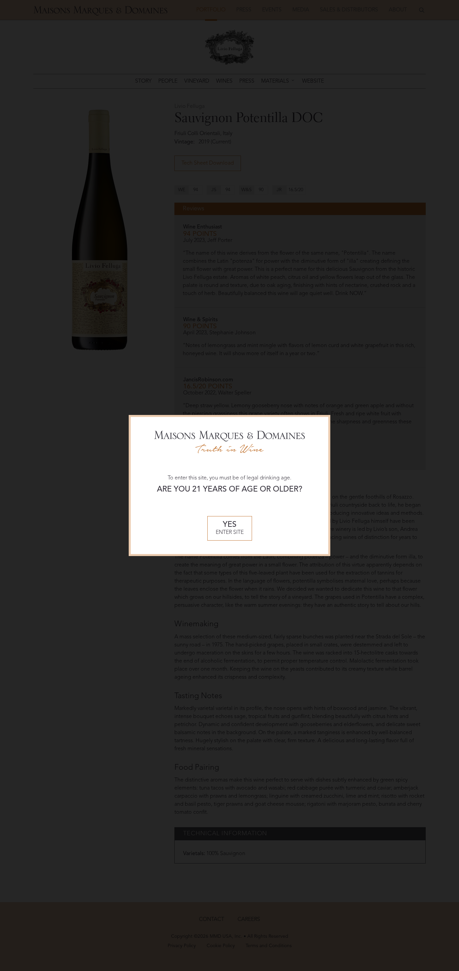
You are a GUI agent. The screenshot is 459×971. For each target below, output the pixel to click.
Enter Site (230, 528)
